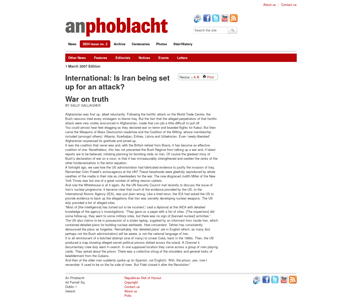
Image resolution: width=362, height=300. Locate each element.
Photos (161, 44)
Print (210, 77)
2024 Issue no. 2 (95, 44)
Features (100, 57)
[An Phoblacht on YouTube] (224, 18)
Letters (182, 57)
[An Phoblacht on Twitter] (215, 18)
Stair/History (182, 44)
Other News (77, 57)
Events (163, 57)
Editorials (122, 57)
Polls (128, 295)
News (72, 44)
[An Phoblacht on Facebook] (206, 18)
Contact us (289, 4)
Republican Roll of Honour (142, 277)
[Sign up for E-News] (197, 19)
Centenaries (141, 44)
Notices (144, 57)
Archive (119, 44)
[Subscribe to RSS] (233, 18)
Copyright (131, 282)
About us (269, 4)
